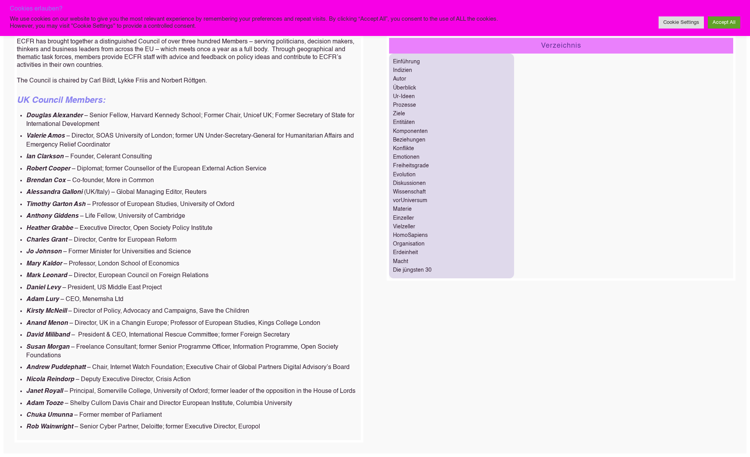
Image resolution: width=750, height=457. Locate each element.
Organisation (409, 244)
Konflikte (403, 148)
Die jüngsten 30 (412, 270)
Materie (402, 209)
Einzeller (403, 218)
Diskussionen (409, 183)
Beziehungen (409, 140)
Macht (400, 261)
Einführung (406, 62)
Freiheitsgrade (411, 165)
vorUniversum (410, 200)
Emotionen (406, 157)
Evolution (404, 174)
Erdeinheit (405, 252)
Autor (399, 79)
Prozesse (404, 105)
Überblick (404, 88)
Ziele (399, 113)
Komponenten (410, 131)
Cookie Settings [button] (681, 22)
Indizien (402, 70)
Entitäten (404, 122)
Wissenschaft (409, 192)
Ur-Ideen (404, 96)
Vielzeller (404, 226)
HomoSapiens (410, 235)
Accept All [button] (724, 22)
